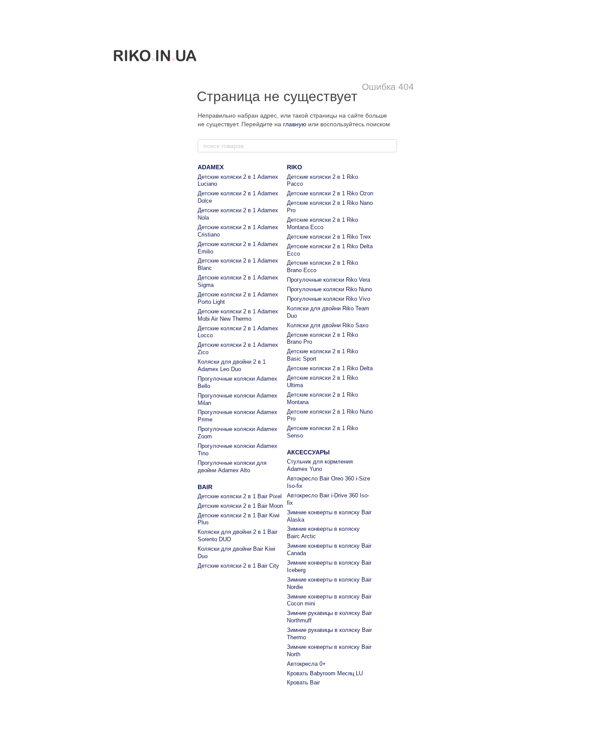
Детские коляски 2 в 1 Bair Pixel (240, 496)
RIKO (294, 167)
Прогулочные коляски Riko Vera (328, 279)
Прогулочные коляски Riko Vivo (328, 299)
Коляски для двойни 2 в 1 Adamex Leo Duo (232, 365)
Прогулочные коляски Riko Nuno (329, 289)
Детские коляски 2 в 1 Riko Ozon (330, 193)
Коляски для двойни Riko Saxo (327, 325)
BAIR (205, 486)
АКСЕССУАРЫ (308, 452)
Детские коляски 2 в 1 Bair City (238, 565)
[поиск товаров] (390, 145)
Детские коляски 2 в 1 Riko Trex (329, 236)
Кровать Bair (303, 682)
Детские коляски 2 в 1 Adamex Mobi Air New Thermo (238, 315)
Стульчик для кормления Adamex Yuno (320, 465)
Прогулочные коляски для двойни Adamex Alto (232, 467)
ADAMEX (211, 167)
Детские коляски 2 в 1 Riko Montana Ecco (322, 223)
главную (294, 124)
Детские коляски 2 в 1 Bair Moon (240, 506)
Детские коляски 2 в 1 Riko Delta (330, 368)
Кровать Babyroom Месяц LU (325, 673)
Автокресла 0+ (306, 664)
